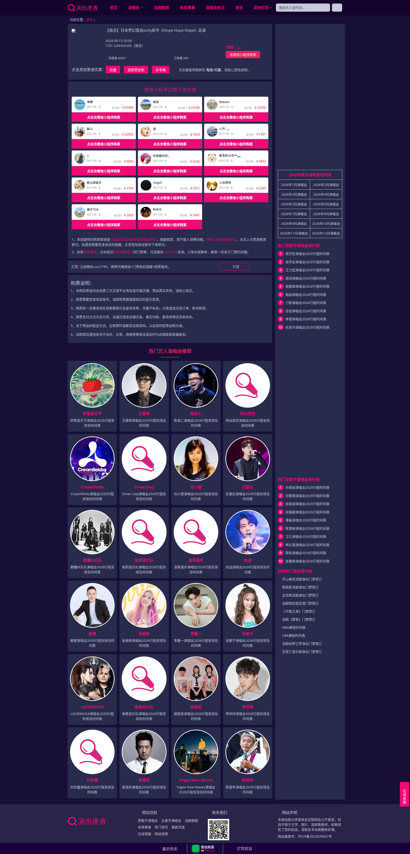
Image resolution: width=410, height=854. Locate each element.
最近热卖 (169, 848)
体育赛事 (187, 7)
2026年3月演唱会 (294, 194)
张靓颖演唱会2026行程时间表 (307, 512)
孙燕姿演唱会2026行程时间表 (307, 487)
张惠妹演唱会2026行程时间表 (307, 561)
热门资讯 (161, 827)
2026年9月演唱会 (294, 223)
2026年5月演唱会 (294, 204)
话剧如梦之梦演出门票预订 (302, 643)
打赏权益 (244, 848)
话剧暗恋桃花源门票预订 (300, 603)
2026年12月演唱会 (326, 233)
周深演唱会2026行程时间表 (305, 278)
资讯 (239, 7)
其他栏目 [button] (261, 7)
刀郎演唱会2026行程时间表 (305, 302)
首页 (113, 7)
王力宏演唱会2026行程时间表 (307, 270)
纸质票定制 (136, 70)
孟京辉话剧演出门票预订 (300, 595)
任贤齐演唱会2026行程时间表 (307, 327)
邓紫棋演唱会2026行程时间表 (307, 495)
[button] (205, 848)
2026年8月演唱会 (326, 214)
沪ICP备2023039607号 (315, 836)
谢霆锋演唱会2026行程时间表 (307, 286)
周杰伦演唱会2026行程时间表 (307, 253)
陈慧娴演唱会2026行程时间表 (307, 528)
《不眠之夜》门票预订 (298, 611)
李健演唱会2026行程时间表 (305, 319)
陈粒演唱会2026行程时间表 (305, 553)
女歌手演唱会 (171, 820)
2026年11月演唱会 (294, 233)
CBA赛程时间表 (293, 635)
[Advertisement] (310, 99)
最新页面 (178, 827)
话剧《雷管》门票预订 (298, 619)
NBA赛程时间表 (294, 627)
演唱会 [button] (134, 7)
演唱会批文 (215, 7)
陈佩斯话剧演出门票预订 (300, 587)
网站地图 (161, 833)
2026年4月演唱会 (326, 194)
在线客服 (144, 833)
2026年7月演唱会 (294, 214)
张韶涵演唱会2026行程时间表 (307, 504)
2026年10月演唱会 (326, 223)
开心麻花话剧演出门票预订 (302, 579)
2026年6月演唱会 (326, 204)
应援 (113, 70)
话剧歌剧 (161, 7)
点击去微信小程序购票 (103, 117)
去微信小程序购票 (243, 54)
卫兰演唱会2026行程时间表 (305, 536)
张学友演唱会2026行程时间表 (307, 262)
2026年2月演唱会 (326, 184)
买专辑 (161, 70)
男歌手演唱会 (148, 820)
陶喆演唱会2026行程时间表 (305, 294)
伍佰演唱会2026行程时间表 (305, 311)
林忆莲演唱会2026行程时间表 (307, 544)
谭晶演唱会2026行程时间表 (305, 520)
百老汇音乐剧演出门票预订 (302, 651)
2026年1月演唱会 (294, 184)
